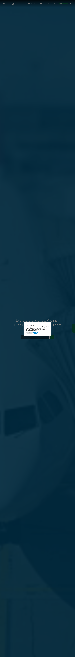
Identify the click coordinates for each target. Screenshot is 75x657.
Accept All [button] (35, 332)
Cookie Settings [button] (29, 332)
